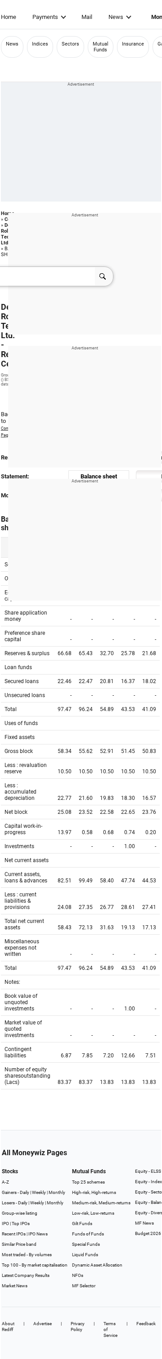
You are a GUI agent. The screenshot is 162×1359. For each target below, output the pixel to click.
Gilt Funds (82, 1223)
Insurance (133, 44)
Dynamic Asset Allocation (97, 1265)
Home (8, 17)
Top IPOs (21, 1223)
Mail (86, 17)
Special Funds (86, 1244)
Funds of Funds (88, 1234)
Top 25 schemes (88, 1182)
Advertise (42, 1324)
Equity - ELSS (148, 1171)
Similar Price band (19, 1244)
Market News (14, 1286)
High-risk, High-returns (94, 1192)
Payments (45, 17)
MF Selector (83, 1286)
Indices (40, 44)
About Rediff (8, 1326)
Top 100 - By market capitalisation (35, 1265)
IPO (5, 1223)
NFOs (77, 1275)
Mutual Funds (100, 47)
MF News (144, 1223)
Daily (24, 1192)
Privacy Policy (78, 1326)
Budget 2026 (148, 1233)
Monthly (57, 1192)
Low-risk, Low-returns (93, 1213)
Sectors (70, 44)
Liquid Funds (85, 1255)
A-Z (5, 1182)
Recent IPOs (14, 1234)
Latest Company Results (26, 1275)
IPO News (38, 1234)
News (115, 17)
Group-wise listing (19, 1213)
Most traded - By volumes (27, 1255)
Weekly (39, 1192)
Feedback (146, 1324)
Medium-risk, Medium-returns (101, 1203)
